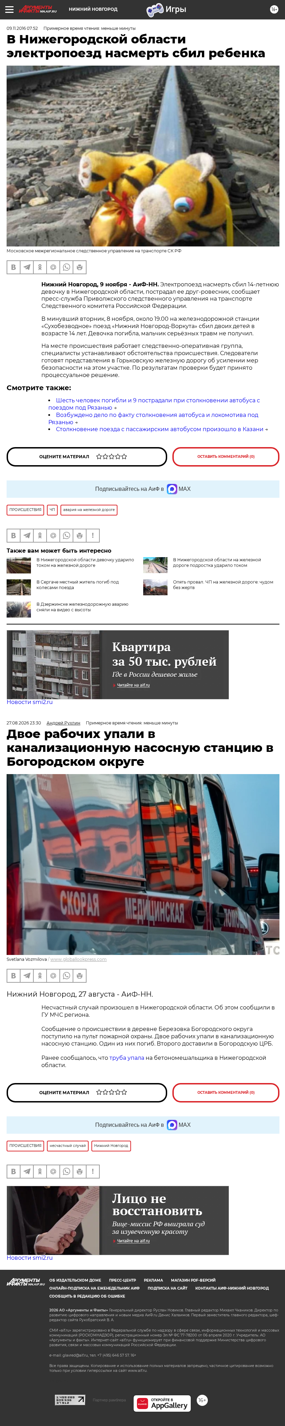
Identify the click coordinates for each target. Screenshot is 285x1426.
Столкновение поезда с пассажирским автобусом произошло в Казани (159, 429)
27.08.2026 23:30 (24, 722)
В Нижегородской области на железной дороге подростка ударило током (217, 562)
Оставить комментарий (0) (226, 456)
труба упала (127, 1058)
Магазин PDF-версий (193, 1280)
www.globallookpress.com (78, 959)
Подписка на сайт (167, 1288)
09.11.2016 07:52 (22, 28)
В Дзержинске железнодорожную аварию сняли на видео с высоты (82, 607)
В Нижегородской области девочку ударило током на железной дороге (85, 562)
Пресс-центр (122, 1280)
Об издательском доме (75, 1280)
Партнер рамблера (109, 1400)
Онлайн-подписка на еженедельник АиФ (94, 1288)
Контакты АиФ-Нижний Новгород (232, 1288)
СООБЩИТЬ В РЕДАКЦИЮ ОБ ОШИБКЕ (87, 1296)
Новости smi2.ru (30, 702)
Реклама (153, 1280)
